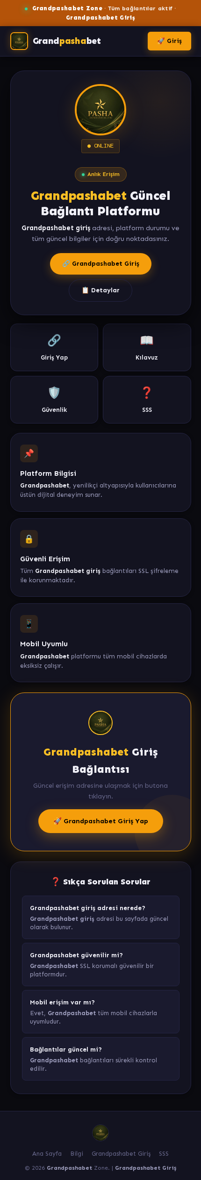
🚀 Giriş (169, 41)
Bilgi (76, 1153)
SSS (164, 1153)
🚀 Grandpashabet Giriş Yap (100, 821)
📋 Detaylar (100, 290)
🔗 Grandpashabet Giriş (100, 264)
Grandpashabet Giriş (121, 1153)
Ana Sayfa (47, 1153)
